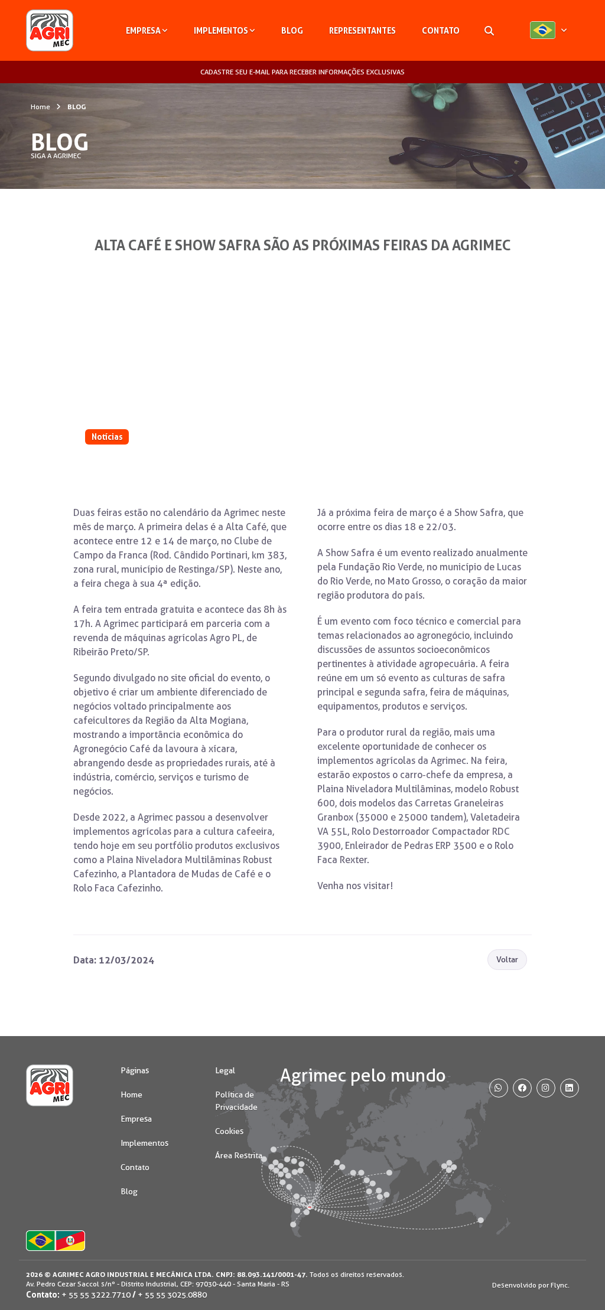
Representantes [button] (362, 30)
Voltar (507, 959)
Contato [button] (441, 30)
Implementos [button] (221, 30)
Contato (135, 1167)
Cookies (229, 1131)
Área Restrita (238, 1155)
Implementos (144, 1143)
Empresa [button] (143, 30)
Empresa (136, 1118)
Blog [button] (292, 30)
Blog (129, 1191)
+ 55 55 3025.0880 (172, 1294)
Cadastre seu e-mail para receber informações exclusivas (302, 71)
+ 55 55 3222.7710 (96, 1294)
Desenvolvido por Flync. (531, 1284)
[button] (548, 31)
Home (40, 106)
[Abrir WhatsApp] (575, 1280)
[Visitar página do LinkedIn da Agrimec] (569, 1088)
